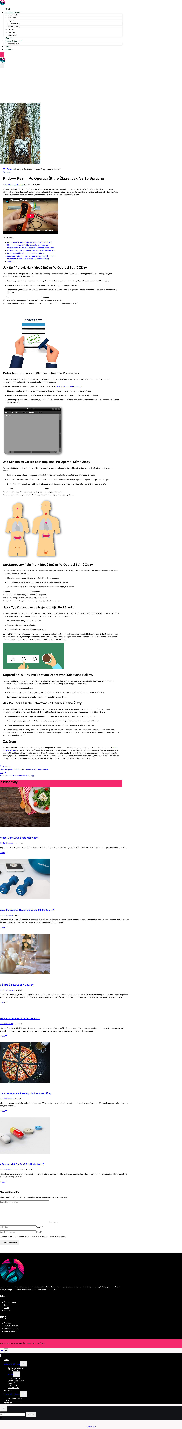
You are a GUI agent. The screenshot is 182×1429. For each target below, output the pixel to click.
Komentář (53, 1222)
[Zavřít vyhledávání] (3, 1409)
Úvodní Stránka (10, 1302)
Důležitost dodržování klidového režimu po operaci (27, 245)
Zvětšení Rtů (12, 35)
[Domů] (4, 169)
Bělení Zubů (12, 18)
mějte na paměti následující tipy (68, 386)
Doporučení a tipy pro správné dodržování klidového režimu (31, 256)
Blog (5, 1305)
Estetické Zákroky (11, 1326)
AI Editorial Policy (91, 1426)
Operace (9, 38)
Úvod (7, 9)
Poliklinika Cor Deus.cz (14, 185)
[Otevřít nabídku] (2, 65)
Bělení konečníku (14, 15)
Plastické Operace (11, 1329)
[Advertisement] (91, 82)
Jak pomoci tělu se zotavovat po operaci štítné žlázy (28, 259)
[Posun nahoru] (2, 1351)
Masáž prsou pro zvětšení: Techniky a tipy (17, 774)
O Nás (8, 47)
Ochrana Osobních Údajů (34, 1343)
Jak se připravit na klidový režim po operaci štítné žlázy (29, 242)
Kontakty (9, 49)
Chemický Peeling (14, 27)
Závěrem (10, 261)
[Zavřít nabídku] (0, 1355)
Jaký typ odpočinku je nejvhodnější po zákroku (26, 253)
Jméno (39, 1227)
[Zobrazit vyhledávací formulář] (2, 54)
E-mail (39, 1232)
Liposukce (11, 32)
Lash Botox (15, 24)
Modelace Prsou (13, 44)
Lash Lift (11, 29)
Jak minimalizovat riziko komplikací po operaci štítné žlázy (30, 248)
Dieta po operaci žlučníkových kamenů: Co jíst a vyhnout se (24, 768)
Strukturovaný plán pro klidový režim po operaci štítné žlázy (31, 250)
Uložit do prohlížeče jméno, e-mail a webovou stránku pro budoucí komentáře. (34, 1237)
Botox (10, 1374)
